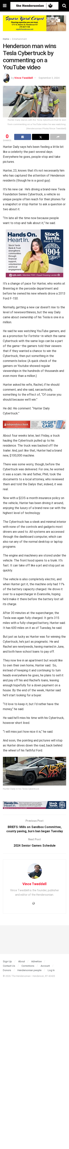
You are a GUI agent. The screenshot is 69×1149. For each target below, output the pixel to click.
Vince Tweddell (23, 77)
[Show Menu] (5, 5)
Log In (51, 970)
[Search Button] (64, 5)
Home (6, 39)
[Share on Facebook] (22, 137)
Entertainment (19, 39)
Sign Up (7, 961)
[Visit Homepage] (34, 6)
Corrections (27, 965)
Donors (7, 970)
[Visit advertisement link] (34, 26)
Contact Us (9, 965)
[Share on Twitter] (40, 137)
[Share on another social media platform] (58, 137)
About (21, 961)
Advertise (36, 961)
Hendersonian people (29, 970)
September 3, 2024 (49, 77)
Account (45, 965)
